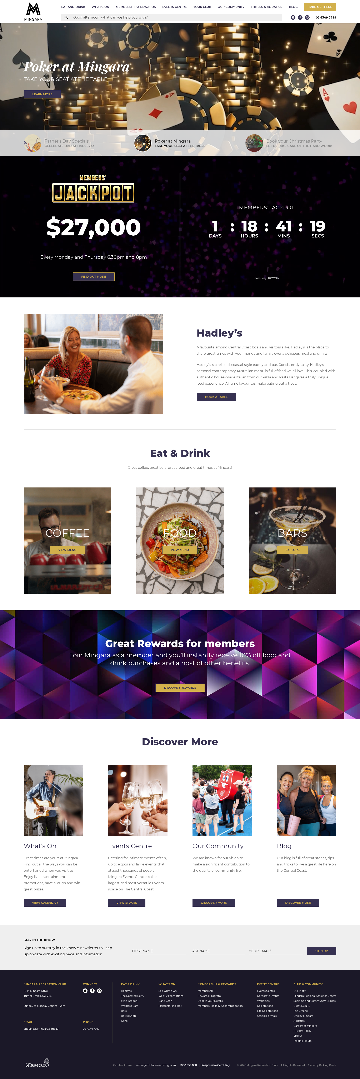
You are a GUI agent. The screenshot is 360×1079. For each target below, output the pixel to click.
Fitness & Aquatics (266, 7)
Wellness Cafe (129, 1005)
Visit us (298, 1035)
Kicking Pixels (327, 1065)
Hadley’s (126, 990)
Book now (41, 94)
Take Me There (320, 7)
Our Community (231, 7)
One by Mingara (303, 1015)
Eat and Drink (73, 7)
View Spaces (126, 903)
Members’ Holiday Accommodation (220, 1005)
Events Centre (174, 7)
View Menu (67, 550)
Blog (293, 7)
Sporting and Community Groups (315, 1000)
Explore (292, 550)
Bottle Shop (128, 1015)
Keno (124, 1020)
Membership (206, 990)
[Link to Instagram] (307, 17)
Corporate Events (268, 995)
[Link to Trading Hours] (293, 17)
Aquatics (299, 1020)
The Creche (301, 1010)
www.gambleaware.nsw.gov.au (156, 1065)
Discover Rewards (180, 688)
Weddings (263, 1000)
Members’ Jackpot (170, 1005)
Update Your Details (210, 1000)
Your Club (202, 7)
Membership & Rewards (136, 7)
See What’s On (168, 990)
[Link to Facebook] (300, 17)
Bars (124, 1010)
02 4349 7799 (326, 17)
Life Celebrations (267, 1010)
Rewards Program (209, 995)
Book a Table (216, 397)
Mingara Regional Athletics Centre (315, 995)
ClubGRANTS (302, 1005)
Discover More (214, 903)
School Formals (267, 1015)
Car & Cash (165, 1000)
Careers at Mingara (305, 1025)
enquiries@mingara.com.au (41, 1028)
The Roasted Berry (132, 995)
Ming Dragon (129, 1000)
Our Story (300, 990)
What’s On (100, 7)
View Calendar (45, 903)
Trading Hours (302, 1040)
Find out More (93, 276)
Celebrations (265, 1005)
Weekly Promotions (171, 995)
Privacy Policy (302, 1030)
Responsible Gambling (215, 1065)
